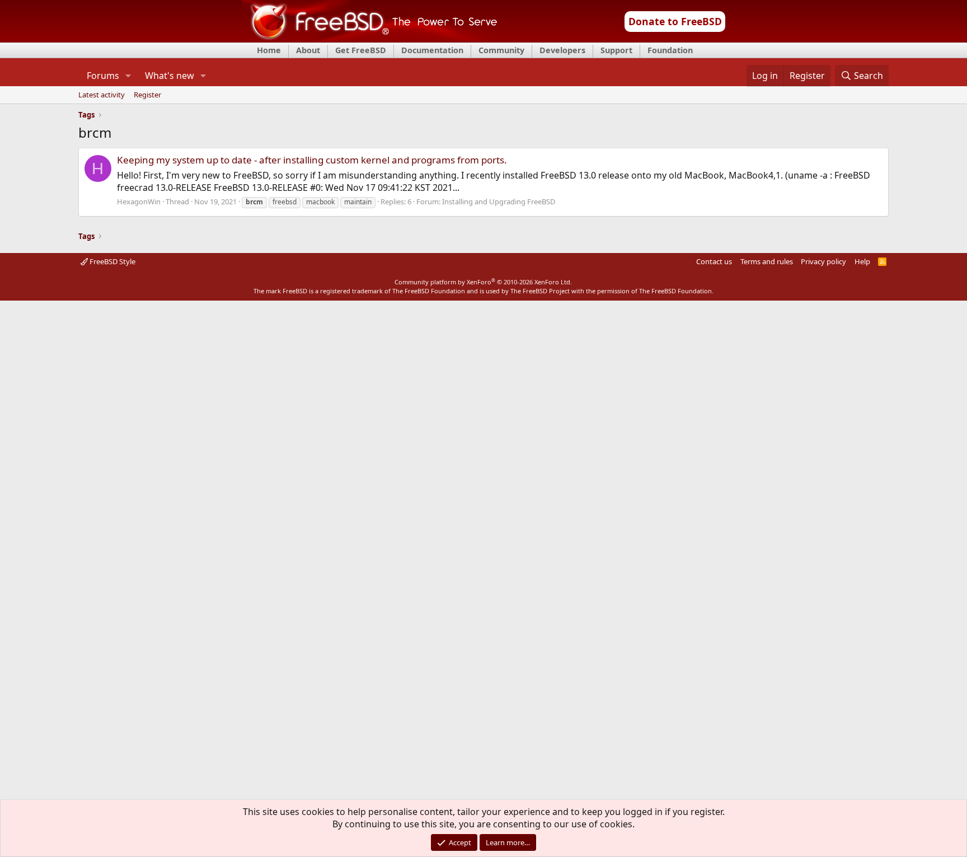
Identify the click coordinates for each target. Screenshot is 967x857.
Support (616, 50)
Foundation (670, 50)
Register (147, 95)
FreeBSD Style (111, 261)
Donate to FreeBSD (675, 21)
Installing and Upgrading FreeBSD (498, 201)
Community (501, 50)
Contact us (714, 261)
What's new (169, 75)
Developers (562, 50)
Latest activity (101, 95)
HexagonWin (139, 201)
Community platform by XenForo (483, 282)
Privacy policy (823, 261)
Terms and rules (766, 261)
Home (269, 50)
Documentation (432, 50)
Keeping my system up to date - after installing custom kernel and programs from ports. (312, 159)
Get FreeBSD (360, 50)
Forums (103, 75)
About (308, 50)
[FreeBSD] (369, 38)
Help (862, 261)
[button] (128, 75)
